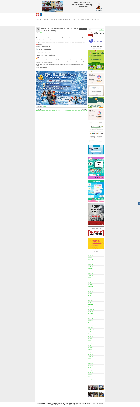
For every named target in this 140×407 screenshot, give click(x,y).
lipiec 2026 (90, 253)
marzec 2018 (90, 378)
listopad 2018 (90, 365)
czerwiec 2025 (90, 275)
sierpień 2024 (90, 293)
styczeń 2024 (90, 304)
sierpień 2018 (90, 370)
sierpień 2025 (90, 273)
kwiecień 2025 (90, 279)
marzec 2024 (90, 300)
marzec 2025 (90, 280)
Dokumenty (73, 19)
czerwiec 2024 (90, 295)
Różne (38, 23)
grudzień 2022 (90, 325)
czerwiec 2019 (90, 356)
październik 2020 (91, 334)
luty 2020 (89, 345)
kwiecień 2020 (90, 342)
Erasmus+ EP (95, 19)
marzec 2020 (90, 343)
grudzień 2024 (90, 286)
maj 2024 (89, 297)
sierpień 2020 (90, 338)
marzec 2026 (90, 261)
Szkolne (44, 106)
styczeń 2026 (90, 264)
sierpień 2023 (90, 313)
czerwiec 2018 (90, 372)
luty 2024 (89, 302)
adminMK (40, 32)
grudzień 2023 (90, 306)
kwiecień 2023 (90, 318)
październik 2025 (91, 270)
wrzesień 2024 (90, 291)
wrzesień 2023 (90, 311)
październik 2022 (91, 329)
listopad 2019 (90, 351)
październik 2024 (91, 289)
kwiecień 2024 (90, 298)
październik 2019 (91, 352)
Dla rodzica (66, 19)
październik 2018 (91, 367)
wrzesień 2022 (90, 331)
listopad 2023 (90, 307)
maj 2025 (89, 277)
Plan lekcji (45, 19)
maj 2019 (89, 358)
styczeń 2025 (90, 284)
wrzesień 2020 (90, 336)
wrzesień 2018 (90, 369)
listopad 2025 (90, 268)
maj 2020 (89, 340)
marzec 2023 (90, 320)
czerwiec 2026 (90, 255)
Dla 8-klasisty (57, 19)
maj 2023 (89, 316)
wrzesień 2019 (90, 354)
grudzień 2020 (90, 333)
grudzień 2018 (90, 363)
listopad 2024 (90, 288)
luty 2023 (89, 322)
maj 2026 (89, 257)
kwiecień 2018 (90, 376)
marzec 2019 (90, 360)
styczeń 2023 (90, 324)
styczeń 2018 (90, 379)
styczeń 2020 (90, 347)
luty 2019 (89, 361)
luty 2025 (89, 282)
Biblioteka (80, 19)
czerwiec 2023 (90, 315)
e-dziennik (51, 19)
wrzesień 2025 (90, 271)
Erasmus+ (87, 19)
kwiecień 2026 (90, 259)
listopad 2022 (90, 327)
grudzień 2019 (90, 349)
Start (38, 19)
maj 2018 (89, 374)
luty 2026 (89, 262)
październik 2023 (91, 309)
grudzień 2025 (90, 266)
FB (40, 19)
